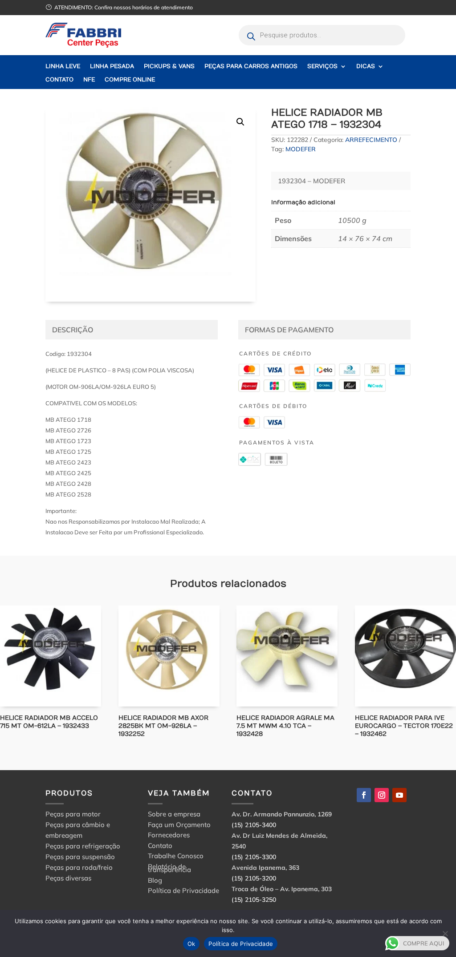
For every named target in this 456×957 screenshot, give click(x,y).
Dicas (365, 66)
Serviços (322, 66)
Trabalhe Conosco (176, 857)
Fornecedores (169, 836)
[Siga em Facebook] (364, 795)
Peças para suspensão (80, 856)
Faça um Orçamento (179, 826)
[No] (444, 933)
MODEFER (300, 149)
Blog (155, 881)
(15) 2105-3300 (254, 857)
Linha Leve (62, 66)
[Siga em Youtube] (399, 795)
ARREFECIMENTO (371, 140)
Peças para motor (73, 814)
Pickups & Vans (169, 66)
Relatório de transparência (169, 869)
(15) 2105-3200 (254, 878)
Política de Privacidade (183, 892)
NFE (89, 80)
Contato (59, 80)
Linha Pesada (112, 66)
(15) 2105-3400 (254, 825)
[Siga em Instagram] (382, 795)
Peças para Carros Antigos (250, 66)
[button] (240, 122)
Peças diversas (68, 878)
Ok (191, 943)
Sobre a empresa (174, 815)
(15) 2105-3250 (254, 900)
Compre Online (130, 80)
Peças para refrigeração (82, 846)
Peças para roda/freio (79, 867)
